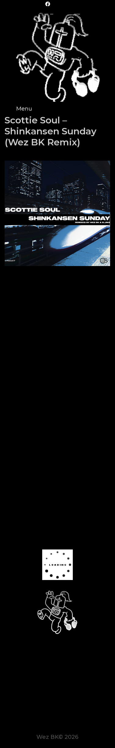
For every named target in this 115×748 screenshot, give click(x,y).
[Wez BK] (57, 56)
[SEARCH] (104, 109)
